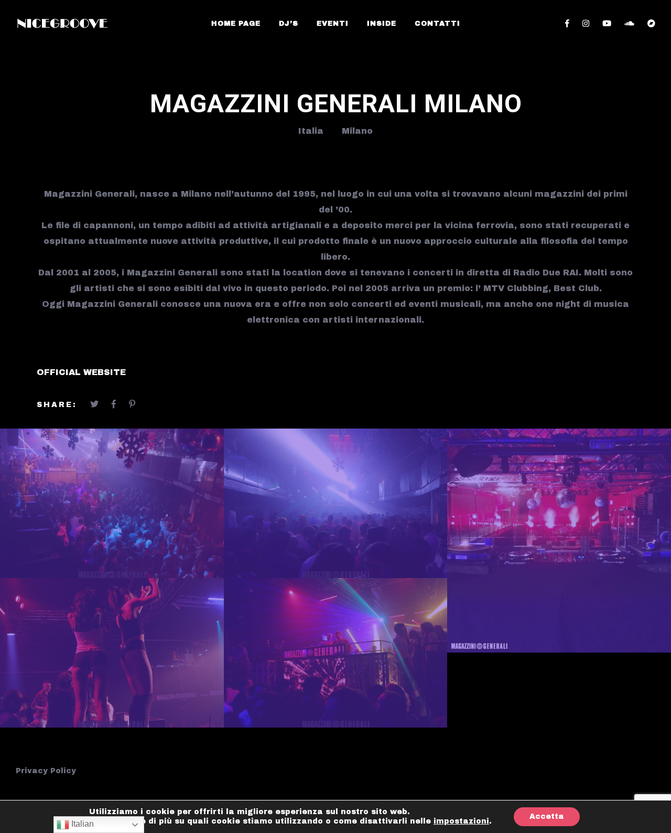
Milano (357, 130)
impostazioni (461, 821)
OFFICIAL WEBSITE (81, 372)
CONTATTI (437, 23)
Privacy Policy (46, 771)
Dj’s (288, 23)
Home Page (236, 23)
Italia (310, 130)
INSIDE (381, 23)
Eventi (333, 23)
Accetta (546, 816)
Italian (81, 823)
